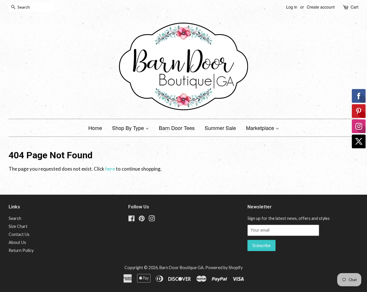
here (110, 169)
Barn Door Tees (177, 127)
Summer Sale (220, 127)
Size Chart (18, 226)
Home (95, 127)
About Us (17, 242)
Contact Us (19, 234)
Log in (291, 7)
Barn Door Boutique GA (181, 267)
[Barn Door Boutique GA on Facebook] (131, 219)
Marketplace (261, 127)
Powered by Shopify (224, 267)
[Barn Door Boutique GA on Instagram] (152, 219)
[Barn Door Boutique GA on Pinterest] (141, 219)
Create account (321, 7)
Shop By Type (128, 127)
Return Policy (21, 250)
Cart (354, 7)
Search (15, 218)
